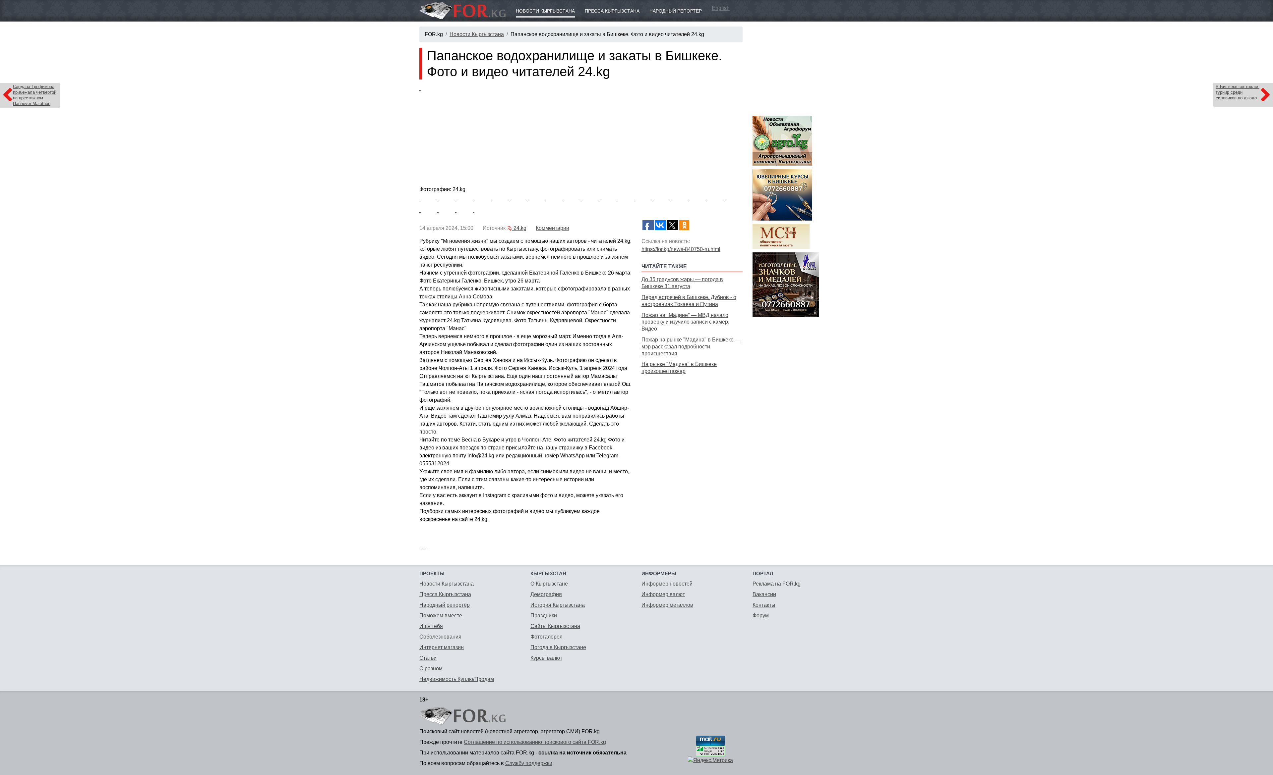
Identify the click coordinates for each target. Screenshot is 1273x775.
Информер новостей (667, 584)
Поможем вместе (440, 615)
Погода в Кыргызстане (558, 647)
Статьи (428, 658)
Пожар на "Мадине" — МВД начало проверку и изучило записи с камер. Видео (685, 322)
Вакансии (764, 594)
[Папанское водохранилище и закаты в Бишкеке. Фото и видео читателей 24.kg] (581, 134)
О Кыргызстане (549, 584)
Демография (546, 594)
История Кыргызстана (557, 605)
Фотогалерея (546, 637)
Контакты (764, 605)
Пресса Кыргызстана (612, 11)
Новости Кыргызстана (545, 11)
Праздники (543, 615)
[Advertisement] (692, 423)
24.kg (519, 228)
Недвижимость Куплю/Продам (456, 679)
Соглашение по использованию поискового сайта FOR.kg (535, 742)
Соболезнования (440, 637)
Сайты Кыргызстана (555, 626)
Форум (761, 615)
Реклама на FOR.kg (777, 584)
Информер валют (663, 594)
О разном (431, 668)
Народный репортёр (675, 11)
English (721, 8)
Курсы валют (546, 658)
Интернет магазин (441, 647)
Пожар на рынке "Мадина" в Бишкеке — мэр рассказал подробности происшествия (690, 346)
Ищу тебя (431, 626)
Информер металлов (667, 605)
